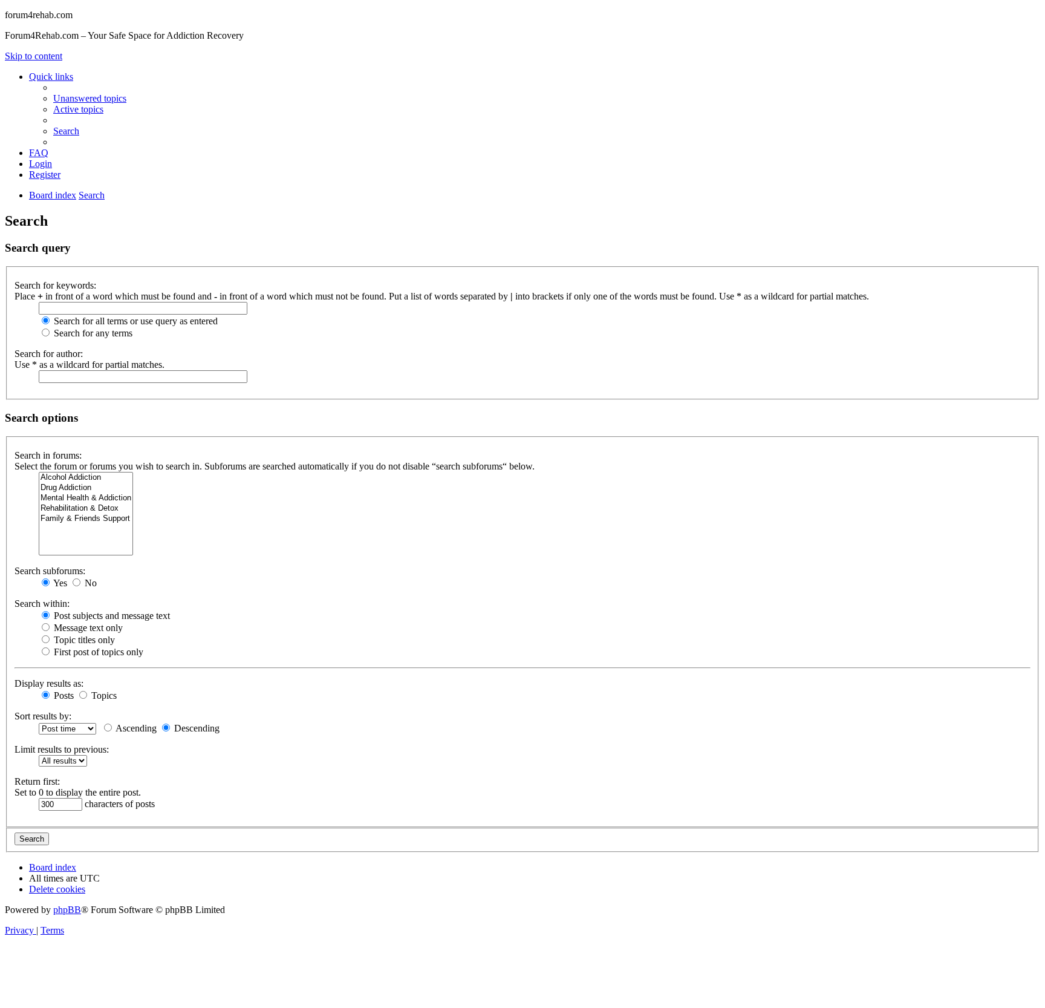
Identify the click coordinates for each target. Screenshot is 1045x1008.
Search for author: (49, 354)
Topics (103, 695)
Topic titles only (83, 640)
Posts (62, 695)
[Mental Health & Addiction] (85, 498)
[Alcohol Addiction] (85, 478)
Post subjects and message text (110, 615)
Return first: (37, 781)
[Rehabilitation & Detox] (85, 508)
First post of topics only (97, 652)
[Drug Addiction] (85, 488)
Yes (59, 583)
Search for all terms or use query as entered (134, 321)
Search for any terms (91, 333)
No (89, 583)
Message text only (87, 628)
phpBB (67, 910)
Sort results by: (43, 716)
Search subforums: (50, 571)
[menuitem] (89, 98)
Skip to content (33, 56)
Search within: (42, 603)
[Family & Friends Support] (85, 519)
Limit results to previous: (62, 749)
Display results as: (49, 683)
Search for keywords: (55, 285)
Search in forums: (48, 455)
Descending (196, 728)
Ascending (135, 728)
